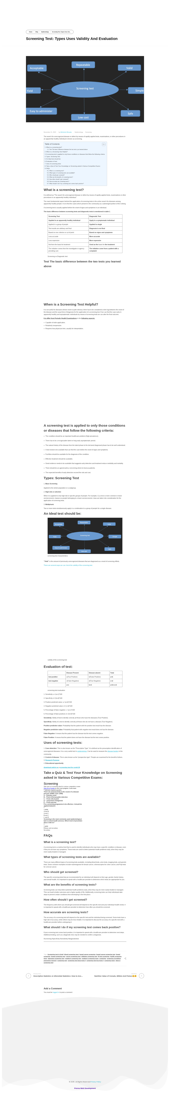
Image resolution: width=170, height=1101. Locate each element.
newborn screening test (73, 958)
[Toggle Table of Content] (103, 144)
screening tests (109, 960)
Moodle (30, 1043)
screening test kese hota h (77, 960)
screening (102, 958)
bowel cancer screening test (105, 954)
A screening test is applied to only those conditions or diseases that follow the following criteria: (75, 154)
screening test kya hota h (95, 960)
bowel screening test (58, 956)
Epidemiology (45, 32)
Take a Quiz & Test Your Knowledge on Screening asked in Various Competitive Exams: (73, 166)
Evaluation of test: (51, 161)
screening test (62, 960)
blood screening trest (71, 954)
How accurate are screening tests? (59, 181)
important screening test (56, 958)
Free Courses (32, 1039)
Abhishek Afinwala (66, 132)
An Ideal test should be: (53, 159)
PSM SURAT (36, 9)
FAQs (48, 168)
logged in (56, 992)
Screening (88, 132)
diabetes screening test (89, 956)
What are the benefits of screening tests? (61, 177)
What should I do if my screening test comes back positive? (66, 183)
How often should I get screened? (58, 179)
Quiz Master (32, 1032)
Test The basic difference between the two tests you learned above (68, 149)
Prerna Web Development (85, 1088)
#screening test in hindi (55, 954)
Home (30, 32)
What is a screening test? (54, 147)
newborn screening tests (90, 958)
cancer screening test (73, 956)
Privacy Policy (95, 1082)
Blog (37, 32)
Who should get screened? (57, 175)
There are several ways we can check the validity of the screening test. (68, 565)
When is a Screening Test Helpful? (57, 152)
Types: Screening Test (53, 156)
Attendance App (34, 1046)
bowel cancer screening (87, 954)
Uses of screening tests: (53, 163)
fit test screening (103, 956)
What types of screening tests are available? (62, 173)
